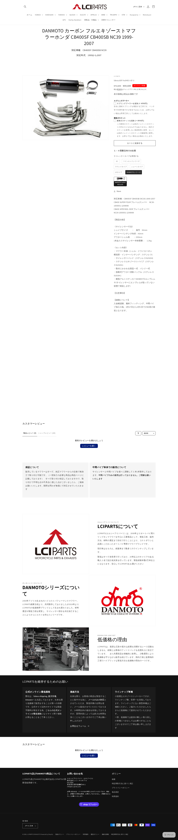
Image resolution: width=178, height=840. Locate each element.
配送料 (119, 89)
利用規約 (115, 796)
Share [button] (119, 191)
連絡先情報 (105, 834)
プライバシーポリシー (121, 788)
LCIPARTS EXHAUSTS (33, 834)
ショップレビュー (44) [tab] (46, 433)
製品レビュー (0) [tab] (29, 433)
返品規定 (115, 792)
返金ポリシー (59, 834)
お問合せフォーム (78, 726)
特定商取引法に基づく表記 (122, 783)
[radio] (117, 161)
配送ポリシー (95, 834)
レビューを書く (89, 446)
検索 (113, 779)
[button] (25, 6)
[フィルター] (138, 433)
